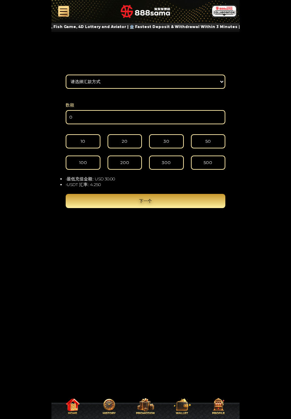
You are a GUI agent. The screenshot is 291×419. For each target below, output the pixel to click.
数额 (70, 105)
